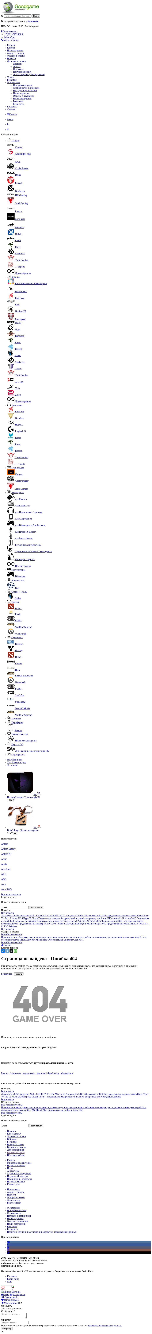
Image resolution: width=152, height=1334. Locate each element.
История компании (22, 85)
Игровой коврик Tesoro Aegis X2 (23, 797)
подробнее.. (7, 973)
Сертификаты (18, 754)
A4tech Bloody (8, 849)
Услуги (10, 77)
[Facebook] (7, 1244)
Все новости (7, 913)
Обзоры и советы (16, 55)
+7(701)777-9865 (13, 34)
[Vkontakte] (8, 1242)
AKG (4, 874)
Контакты (12, 106)
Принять (18, 974)
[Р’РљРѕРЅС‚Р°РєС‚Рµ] (3, 951)
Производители (15, 50)
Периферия (17, 722)
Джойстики (53, 1073)
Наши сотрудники (22, 98)
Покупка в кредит (22, 72)
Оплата (16, 66)
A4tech (4, 843)
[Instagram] (8, 1250)
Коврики (15, 277)
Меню (10, 119)
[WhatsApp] (15, 951)
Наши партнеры (21, 93)
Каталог (11, 47)
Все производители (11, 894)
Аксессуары (17, 492)
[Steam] (8, 1252)
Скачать (11, 109)
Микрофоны (17, 580)
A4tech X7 (6, 854)
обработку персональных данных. (105, 1325)
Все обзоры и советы (11, 934)
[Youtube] (8, 1247)
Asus (3, 884)
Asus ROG (6, 889)
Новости (11, 58)
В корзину (6, 1328)
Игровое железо (19, 734)
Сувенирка (17, 637)
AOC (3, 879)
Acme (4, 859)
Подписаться (36, 907)
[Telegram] (7, 951)
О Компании (13, 82)
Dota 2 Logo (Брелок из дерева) (22, 830)
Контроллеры (18, 569)
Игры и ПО (17, 744)
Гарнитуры (15, 1073)
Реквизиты (18, 104)
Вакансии (18, 101)
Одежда (15, 602)
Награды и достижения (25, 90)
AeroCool (6, 869)
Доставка (17, 63)
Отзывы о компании (23, 96)
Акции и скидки (15, 53)
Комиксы (16, 718)
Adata (4, 864)
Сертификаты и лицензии (26, 88)
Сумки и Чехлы (19, 591)
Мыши (4, 1073)
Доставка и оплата (16, 61)
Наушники (16, 405)
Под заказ (18, 69)
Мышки (15, 140)
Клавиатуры (17, 467)
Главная (11, 45)
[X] (11, 951)
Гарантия (11, 80)
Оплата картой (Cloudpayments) (29, 74)
